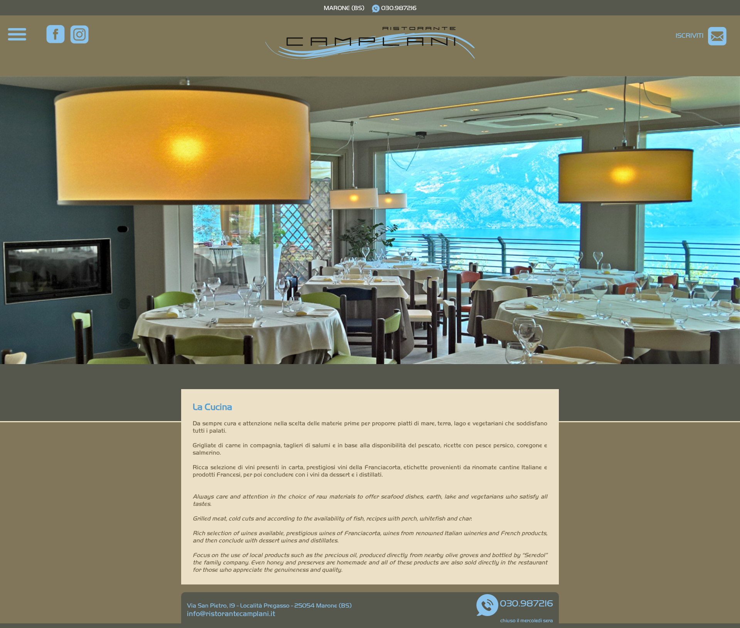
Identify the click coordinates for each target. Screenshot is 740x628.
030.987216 (399, 7)
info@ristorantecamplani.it (231, 613)
